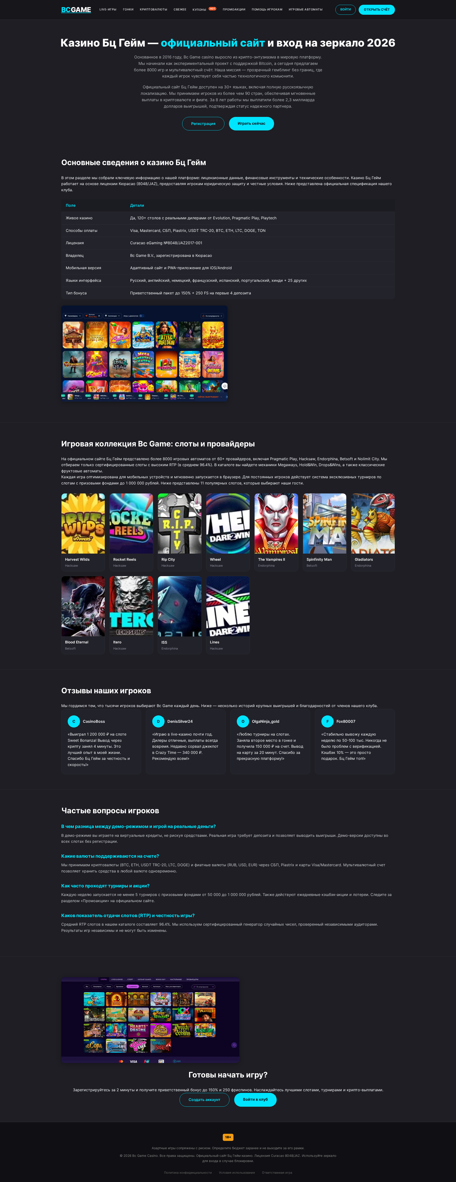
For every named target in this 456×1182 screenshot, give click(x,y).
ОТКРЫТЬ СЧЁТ (377, 9)
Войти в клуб (255, 1099)
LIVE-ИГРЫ (108, 9)
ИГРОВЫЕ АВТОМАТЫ (306, 9)
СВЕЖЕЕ (180, 9)
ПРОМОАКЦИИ (234, 9)
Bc (76, 9)
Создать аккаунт (204, 1099)
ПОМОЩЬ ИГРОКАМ (267, 9)
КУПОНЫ (204, 9)
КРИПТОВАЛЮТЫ (153, 9)
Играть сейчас (251, 123)
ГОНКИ (128, 9)
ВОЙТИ (345, 9)
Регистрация (203, 123)
